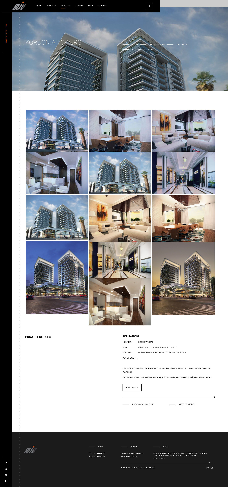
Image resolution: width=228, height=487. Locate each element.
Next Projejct (187, 404)
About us (51, 6)
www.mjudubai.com (129, 456)
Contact (102, 6)
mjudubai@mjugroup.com (132, 453)
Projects (65, 6)
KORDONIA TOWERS (6, 33)
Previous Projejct (142, 404)
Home (39, 6)
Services (79, 6)
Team (90, 6)
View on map (159, 458)
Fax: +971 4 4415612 (97, 456)
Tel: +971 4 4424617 (97, 453)
